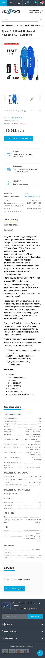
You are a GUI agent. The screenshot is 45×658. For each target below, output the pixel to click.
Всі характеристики (32, 195)
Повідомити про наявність (19, 138)
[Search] (40, 19)
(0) (25, 111)
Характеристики (11, 225)
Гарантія (17, 181)
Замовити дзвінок (35, 13)
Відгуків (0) (9, 230)
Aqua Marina (17, 118)
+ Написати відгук (14, 589)
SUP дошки (35, 26)
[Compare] (39, 110)
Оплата (16, 151)
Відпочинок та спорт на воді (17, 26)
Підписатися (35, 616)
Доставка (17, 166)
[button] (18, 3)
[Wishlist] (32, 110)
